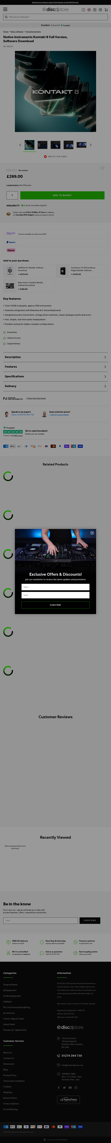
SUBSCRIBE (55, 605)
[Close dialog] (92, 532)
